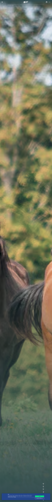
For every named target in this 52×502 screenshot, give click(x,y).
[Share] (43, 492)
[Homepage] (26, 2)
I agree (39, 496)
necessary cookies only (39, 498)
